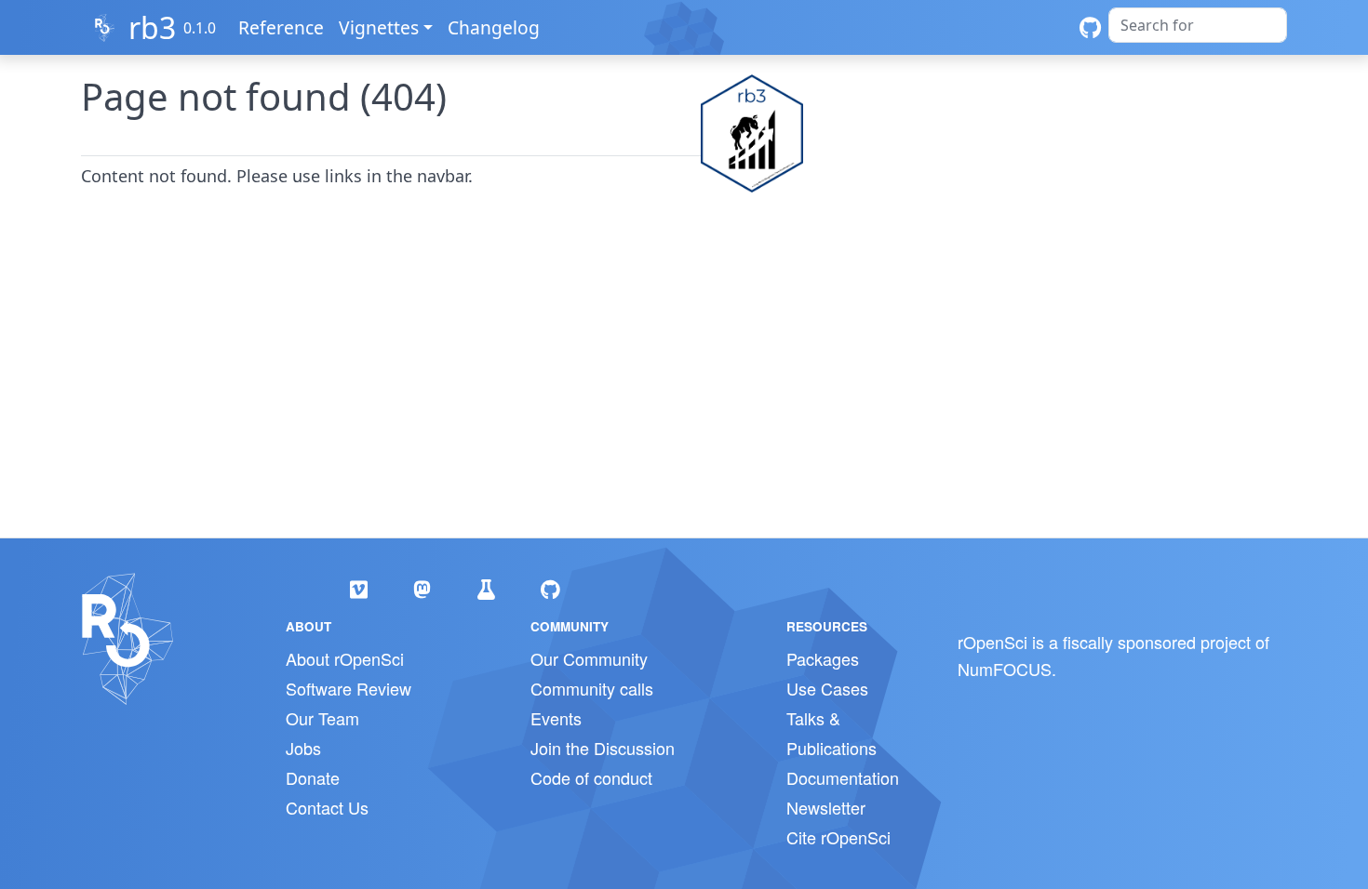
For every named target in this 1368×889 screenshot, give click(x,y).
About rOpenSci (345, 658)
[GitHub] (1090, 27)
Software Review (348, 688)
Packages (822, 658)
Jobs (303, 748)
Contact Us (327, 807)
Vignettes (379, 27)
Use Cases (827, 688)
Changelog (494, 27)
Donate (313, 777)
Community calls (591, 688)
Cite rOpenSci (838, 837)
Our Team (322, 718)
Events (556, 718)
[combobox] (1197, 25)
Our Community (589, 658)
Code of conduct (591, 777)
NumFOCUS (1005, 669)
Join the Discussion (602, 748)
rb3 (152, 27)
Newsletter (825, 807)
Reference (281, 27)
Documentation (842, 777)
